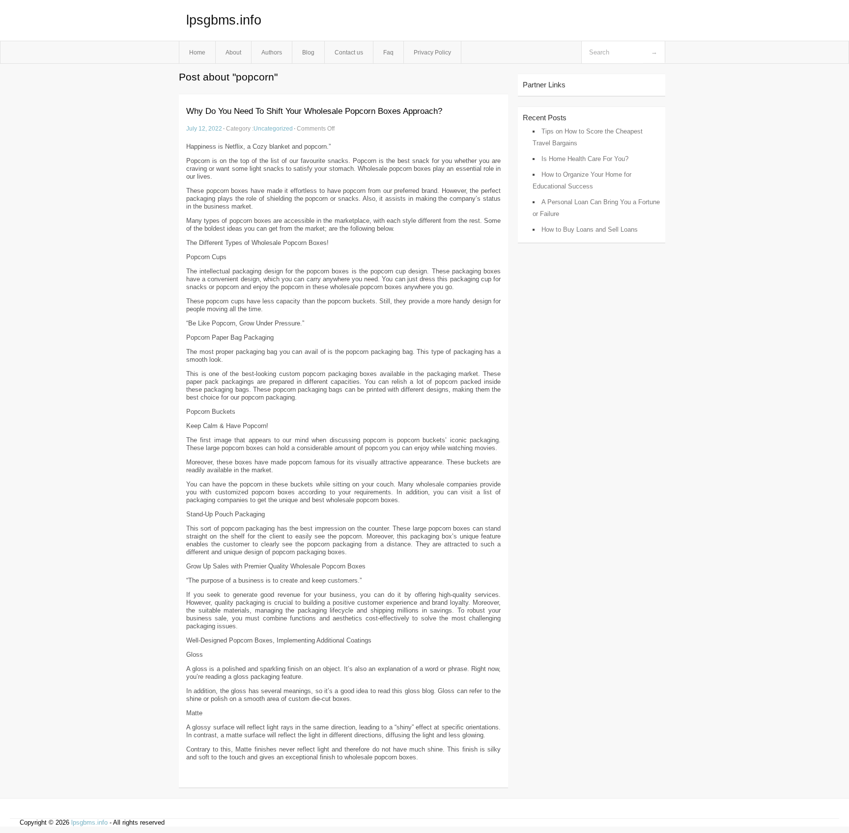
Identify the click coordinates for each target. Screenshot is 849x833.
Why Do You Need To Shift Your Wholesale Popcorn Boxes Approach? (314, 111)
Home (197, 52)
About (233, 52)
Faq (388, 52)
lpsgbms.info (223, 20)
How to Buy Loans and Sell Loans (589, 229)
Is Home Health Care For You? (584, 158)
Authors (271, 52)
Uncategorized (273, 128)
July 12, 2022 (204, 128)
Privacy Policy (432, 52)
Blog (308, 52)
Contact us (349, 52)
